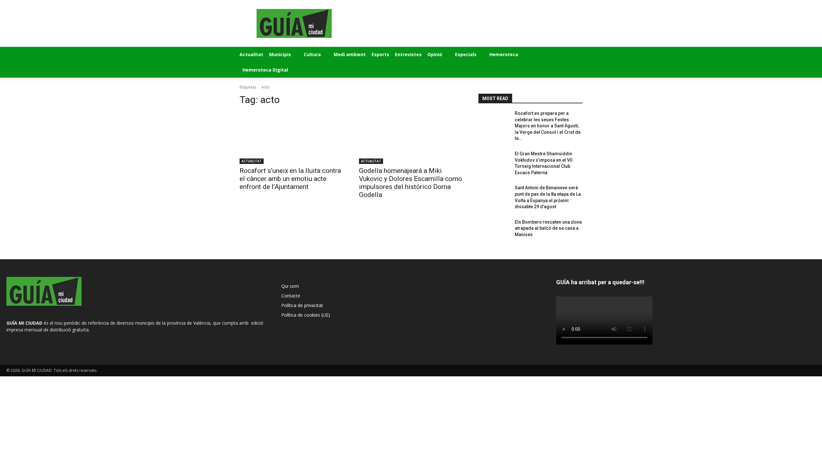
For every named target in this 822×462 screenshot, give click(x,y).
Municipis (280, 54)
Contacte (290, 296)
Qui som (290, 286)
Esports (380, 54)
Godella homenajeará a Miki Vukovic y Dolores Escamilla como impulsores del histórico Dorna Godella (410, 183)
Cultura (312, 54)
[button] (574, 55)
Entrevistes (408, 54)
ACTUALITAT (251, 161)
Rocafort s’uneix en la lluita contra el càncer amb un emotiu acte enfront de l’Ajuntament (290, 179)
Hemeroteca (503, 54)
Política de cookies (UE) (305, 315)
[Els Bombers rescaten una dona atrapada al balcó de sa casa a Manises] (494, 231)
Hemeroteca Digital (265, 70)
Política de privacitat (302, 305)
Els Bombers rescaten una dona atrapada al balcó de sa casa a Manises (548, 228)
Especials (466, 54)
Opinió (434, 54)
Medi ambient (350, 54)
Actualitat (251, 54)
